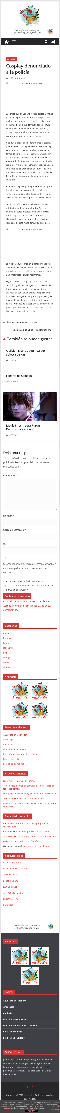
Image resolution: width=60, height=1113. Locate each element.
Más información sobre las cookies (20, 754)
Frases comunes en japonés (22, 322)
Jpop (5, 652)
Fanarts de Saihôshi (19, 376)
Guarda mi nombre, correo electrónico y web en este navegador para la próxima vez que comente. (29, 568)
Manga (6, 657)
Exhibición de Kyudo (46, 836)
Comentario (10, 475)
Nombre (8, 515)
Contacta (7, 744)
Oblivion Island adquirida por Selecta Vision (25, 352)
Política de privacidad (13, 763)
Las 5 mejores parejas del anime (19, 780)
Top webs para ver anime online (33, 831)
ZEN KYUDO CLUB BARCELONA (18, 836)
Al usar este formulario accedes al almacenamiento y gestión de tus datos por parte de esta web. (30, 585)
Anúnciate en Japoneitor (15, 734)
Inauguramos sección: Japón (35, 846)
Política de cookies (12, 759)
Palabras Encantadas (13, 862)
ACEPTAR (31, 1111)
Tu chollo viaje (10, 874)
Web (5, 544)
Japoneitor (11, 59)
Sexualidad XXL (10, 880)
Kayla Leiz (8, 904)
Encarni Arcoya (10, 898)
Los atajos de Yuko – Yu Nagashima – (33, 329)
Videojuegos (9, 667)
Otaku (23, 78)
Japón (6, 643)
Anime (6, 633)
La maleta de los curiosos (15, 868)
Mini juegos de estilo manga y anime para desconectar (30, 793)
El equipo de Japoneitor (14, 749)
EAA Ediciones (10, 886)
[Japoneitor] (6, 41)
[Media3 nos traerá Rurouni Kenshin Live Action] (30, 394)
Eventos (7, 638)
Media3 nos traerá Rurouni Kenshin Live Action (24, 427)
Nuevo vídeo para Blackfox (26, 841)
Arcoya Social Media (13, 892)
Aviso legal (8, 739)
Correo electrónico (14, 529)
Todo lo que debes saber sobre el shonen (23, 798)
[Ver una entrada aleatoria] (53, 41)
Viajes (6, 662)
